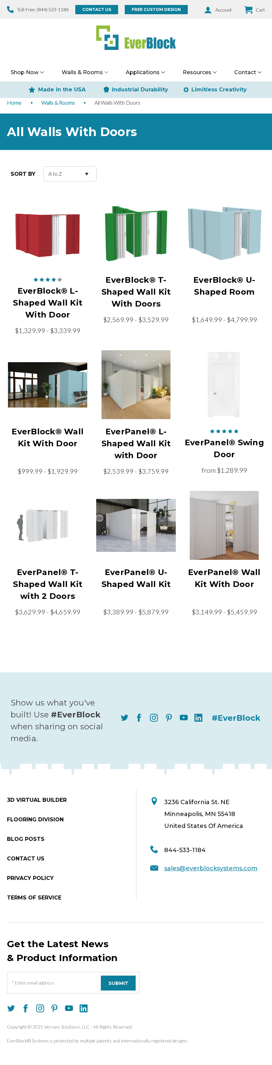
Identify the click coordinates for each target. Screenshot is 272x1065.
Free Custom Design (156, 9)
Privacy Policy (30, 878)
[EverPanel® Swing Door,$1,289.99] (224, 384)
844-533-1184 (185, 850)
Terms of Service (34, 898)
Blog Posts (25, 839)
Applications (143, 72)
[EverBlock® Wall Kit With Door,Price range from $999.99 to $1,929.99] (47, 384)
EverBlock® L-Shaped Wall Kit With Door (47, 302)
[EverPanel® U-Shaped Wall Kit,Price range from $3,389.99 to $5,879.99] (135, 525)
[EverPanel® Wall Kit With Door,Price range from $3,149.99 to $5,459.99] (224, 525)
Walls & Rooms (82, 72)
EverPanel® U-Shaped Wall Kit (136, 578)
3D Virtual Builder (37, 800)
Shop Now (24, 72)
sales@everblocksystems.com (210, 868)
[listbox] (70, 173)
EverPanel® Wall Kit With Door (224, 578)
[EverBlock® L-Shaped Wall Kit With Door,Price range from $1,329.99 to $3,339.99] (47, 233)
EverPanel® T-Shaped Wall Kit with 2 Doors (47, 584)
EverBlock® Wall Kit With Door (48, 437)
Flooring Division (35, 819)
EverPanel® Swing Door (224, 448)
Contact (245, 72)
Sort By (23, 174)
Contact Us (96, 9)
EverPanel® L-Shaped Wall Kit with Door (136, 443)
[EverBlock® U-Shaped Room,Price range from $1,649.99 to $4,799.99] (224, 233)
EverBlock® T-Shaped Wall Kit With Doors (136, 292)
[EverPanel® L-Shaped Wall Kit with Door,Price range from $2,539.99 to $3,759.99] (135, 384)
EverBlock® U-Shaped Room (224, 286)
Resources (197, 72)
